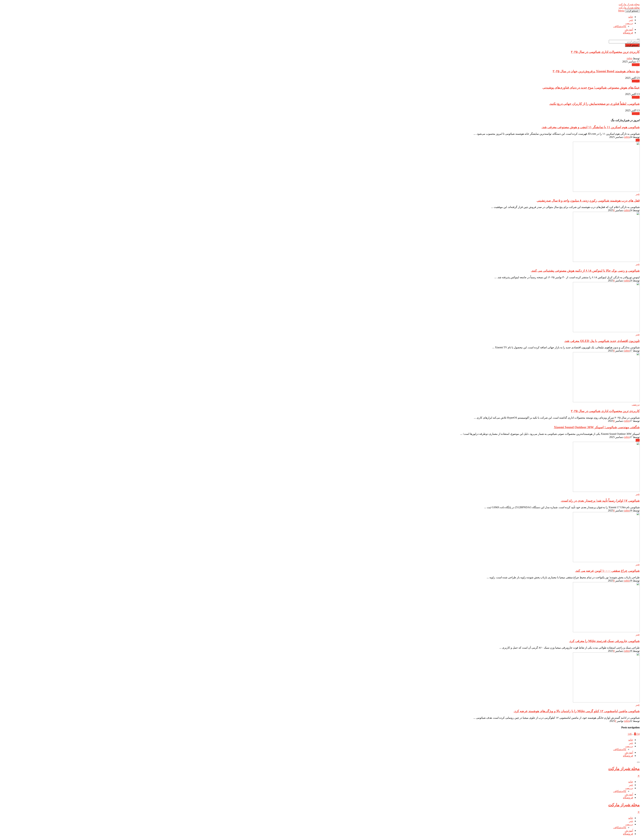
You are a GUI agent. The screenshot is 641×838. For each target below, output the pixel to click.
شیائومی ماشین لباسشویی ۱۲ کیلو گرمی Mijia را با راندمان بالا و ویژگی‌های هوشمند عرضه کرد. (577, 711)
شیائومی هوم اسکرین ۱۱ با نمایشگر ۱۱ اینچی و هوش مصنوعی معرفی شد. (591, 127)
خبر (631, 20)
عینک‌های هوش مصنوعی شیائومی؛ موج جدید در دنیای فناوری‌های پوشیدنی (591, 87)
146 (630, 734)
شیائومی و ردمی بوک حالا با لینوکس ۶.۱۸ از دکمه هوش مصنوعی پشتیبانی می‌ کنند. (585, 270)
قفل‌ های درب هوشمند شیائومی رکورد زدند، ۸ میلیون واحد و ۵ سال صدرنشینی (588, 200)
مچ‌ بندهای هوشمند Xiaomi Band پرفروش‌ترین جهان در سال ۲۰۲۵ (596, 71)
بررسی (629, 23)
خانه (630, 16)
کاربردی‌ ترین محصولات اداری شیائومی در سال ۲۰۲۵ (605, 52)
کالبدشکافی (619, 26)
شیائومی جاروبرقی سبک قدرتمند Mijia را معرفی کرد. (604, 641)
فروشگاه (628, 32)
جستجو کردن (632, 45)
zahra (629, 58)
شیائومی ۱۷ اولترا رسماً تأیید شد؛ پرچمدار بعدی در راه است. (600, 500)
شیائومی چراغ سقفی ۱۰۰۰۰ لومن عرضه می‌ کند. (607, 570)
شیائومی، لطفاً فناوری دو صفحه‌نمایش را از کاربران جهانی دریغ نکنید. (594, 103)
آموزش (629, 29)
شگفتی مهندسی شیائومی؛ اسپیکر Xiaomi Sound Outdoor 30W (597, 427)
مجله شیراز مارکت (624, 768)
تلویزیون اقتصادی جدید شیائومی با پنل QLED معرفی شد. (602, 341)
